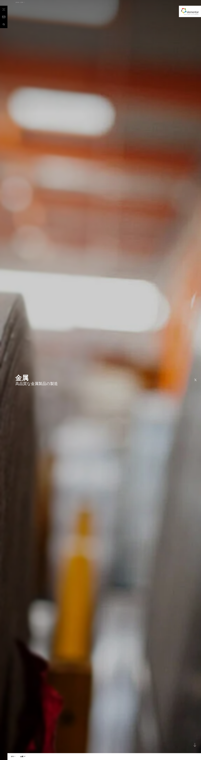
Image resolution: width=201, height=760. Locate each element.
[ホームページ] (190, 11)
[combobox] (20, 2)
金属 (21, 756)
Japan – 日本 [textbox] (19, 2)
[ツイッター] (195, 380)
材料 (12, 756)
